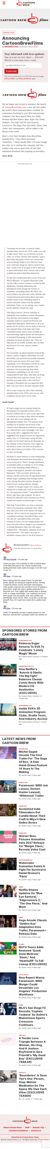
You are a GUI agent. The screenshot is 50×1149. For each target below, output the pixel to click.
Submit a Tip (38, 1127)
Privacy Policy (9, 79)
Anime (21, 887)
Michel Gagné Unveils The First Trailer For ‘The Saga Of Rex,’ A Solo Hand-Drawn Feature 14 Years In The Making (33, 762)
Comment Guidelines (18, 1130)
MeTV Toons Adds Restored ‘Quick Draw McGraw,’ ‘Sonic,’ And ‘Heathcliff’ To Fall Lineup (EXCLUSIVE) (33, 955)
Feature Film (23, 748)
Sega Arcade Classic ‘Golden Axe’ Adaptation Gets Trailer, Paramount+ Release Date (33, 927)
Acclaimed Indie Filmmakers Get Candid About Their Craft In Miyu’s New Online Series (32, 815)
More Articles (35, 545)
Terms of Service (25, 79)
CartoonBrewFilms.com (15, 107)
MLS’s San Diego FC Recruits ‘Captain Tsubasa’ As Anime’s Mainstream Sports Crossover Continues (33, 1016)
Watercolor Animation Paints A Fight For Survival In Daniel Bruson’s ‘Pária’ (32, 869)
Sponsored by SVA (25, 640)
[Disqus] (25, 585)
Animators (23, 806)
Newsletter (23, 782)
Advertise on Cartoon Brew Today (25, 1137)
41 (38, 47)
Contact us (36, 1130)
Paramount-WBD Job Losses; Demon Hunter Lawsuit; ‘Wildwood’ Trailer (33, 790)
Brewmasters (11, 47)
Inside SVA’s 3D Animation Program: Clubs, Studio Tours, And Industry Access (33, 713)
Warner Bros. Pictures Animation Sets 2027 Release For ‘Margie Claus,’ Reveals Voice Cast (32, 842)
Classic (21, 944)
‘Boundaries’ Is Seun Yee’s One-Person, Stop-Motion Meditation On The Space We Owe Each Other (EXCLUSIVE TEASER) (33, 1085)
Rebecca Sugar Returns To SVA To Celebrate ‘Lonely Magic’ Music (31, 648)
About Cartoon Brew (12, 1127)
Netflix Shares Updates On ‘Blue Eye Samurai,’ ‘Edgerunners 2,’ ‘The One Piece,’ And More (33, 898)
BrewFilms (8, 33)
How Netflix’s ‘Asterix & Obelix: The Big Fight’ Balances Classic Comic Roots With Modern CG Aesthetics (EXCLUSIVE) (31, 680)
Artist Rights (24, 974)
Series (21, 917)
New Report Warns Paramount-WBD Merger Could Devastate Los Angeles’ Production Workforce (33, 986)
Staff (27, 1127)
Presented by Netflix (26, 666)
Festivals (22, 1035)
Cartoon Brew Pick (25, 860)
